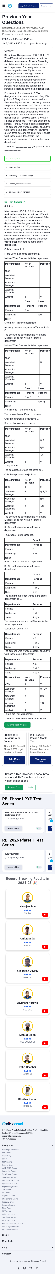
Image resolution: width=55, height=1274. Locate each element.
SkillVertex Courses (10, 1230)
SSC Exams (6, 1153)
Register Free (46, 6)
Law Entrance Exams (10, 1180)
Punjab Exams (8, 1202)
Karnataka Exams (9, 1171)
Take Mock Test (14, 760)
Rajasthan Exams (9, 1196)
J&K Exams (6, 1190)
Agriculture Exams (9, 1183)
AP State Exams (8, 1220)
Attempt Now (13, 828)
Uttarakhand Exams (10, 1199)
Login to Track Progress (28, 6)
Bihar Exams (7, 1208)
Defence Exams (8, 1214)
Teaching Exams (9, 1217)
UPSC (4, 1159)
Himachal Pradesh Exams (12, 1224)
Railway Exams (8, 1165)
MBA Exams (7, 1162)
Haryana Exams (8, 1205)
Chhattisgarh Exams (10, 1227)
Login (30, 787)
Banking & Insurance (10, 1150)
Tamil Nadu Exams (9, 1174)
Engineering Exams (10, 1187)
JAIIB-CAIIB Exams (9, 1168)
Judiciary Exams (9, 1177)
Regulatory (6, 1156)
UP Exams (6, 1193)
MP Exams (6, 1211)
